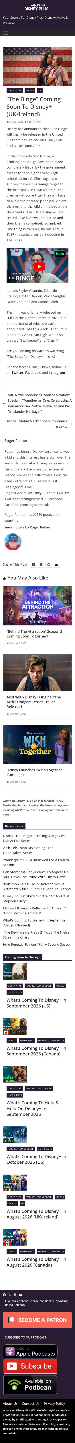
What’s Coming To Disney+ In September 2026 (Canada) (36, 1051)
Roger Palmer (34, 121)
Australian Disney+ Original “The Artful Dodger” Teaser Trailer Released (34, 702)
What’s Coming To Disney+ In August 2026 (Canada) (36, 1262)
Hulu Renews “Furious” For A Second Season (37, 944)
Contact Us (31, 1403)
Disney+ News (14, 90)
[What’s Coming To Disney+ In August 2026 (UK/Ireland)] (15, 1177)
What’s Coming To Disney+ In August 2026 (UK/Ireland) (36, 1214)
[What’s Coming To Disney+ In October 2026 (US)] (15, 1129)
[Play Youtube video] (39, 266)
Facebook (32, 372)
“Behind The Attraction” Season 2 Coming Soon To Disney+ (34, 634)
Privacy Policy (54, 1403)
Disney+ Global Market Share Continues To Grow (36, 424)
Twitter (17, 372)
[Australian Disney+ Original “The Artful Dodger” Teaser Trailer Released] (37, 657)
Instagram (57, 372)
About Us (10, 1403)
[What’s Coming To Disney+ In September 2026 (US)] (15, 966)
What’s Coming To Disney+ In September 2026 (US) (36, 1003)
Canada (11, 1040)
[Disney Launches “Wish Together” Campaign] (37, 727)
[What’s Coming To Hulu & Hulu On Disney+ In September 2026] (15, 1069)
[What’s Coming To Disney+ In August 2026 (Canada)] (15, 1232)
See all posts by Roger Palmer (27, 527)
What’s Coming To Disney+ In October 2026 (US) (36, 1159)
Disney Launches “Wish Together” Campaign (35, 772)
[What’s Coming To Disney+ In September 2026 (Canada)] (15, 1021)
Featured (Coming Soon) (38, 986)
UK (40, 90)
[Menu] (5, 33)
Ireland (30, 90)
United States (15, 992)
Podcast (60, 986)
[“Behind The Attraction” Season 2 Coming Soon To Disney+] (37, 589)
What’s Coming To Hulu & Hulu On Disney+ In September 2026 (33, 1108)
